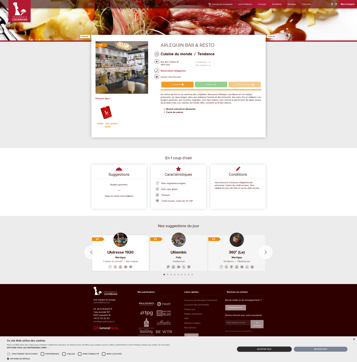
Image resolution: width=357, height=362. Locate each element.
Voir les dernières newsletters (238, 331)
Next (266, 252)
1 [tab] (164, 274)
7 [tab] (185, 274)
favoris (243, 84)
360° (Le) (237, 252)
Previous (91, 252)
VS (100, 45)
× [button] (354, 339)
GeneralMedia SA (101, 302)
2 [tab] (167, 274)
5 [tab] (178, 274)
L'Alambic (179, 252)
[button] (88, 347)
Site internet (202, 65)
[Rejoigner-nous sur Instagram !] (336, 4)
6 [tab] (181, 274)
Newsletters (190, 327)
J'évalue (210, 84)
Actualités (277, 4)
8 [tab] (188, 274)
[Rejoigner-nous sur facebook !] (332, 4)
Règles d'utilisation (193, 313)
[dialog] (178, 349)
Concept (262, 4)
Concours (306, 4)
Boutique (292, 4)
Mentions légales (192, 323)
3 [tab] (171, 274)
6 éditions (245, 4)
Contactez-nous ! (235, 307)
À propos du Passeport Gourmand (200, 300)
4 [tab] (174, 274)
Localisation (202, 62)
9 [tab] (192, 274)
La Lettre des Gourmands (196, 304)
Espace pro (189, 309)
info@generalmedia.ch (103, 321)
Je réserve (177, 84)
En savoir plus (164, 345)
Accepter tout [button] (264, 349)
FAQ (186, 318)
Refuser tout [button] (320, 349)
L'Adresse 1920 (120, 252)
